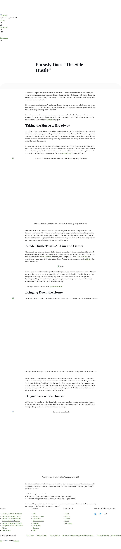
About (67, 514)
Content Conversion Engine (11, 516)
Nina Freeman (46, 257)
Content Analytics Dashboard (12, 514)
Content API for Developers (11, 518)
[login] (60, 25)
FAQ (34, 530)
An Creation (9, 541)
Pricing (2, 20)
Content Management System (12, 523)
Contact (67, 518)
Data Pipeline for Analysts (11, 521)
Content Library (38, 516)
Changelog (36, 525)
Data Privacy (6, 530)
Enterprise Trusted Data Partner (12, 525)
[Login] (60, 40)
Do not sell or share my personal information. (78, 535)
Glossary (36, 523)
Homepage (68, 523)
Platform (4, 17)
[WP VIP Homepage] (60, 15)
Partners (36, 528)
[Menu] (1, 32)
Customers (36, 518)
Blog (34, 514)
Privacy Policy (55, 535)
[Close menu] (1, 35)
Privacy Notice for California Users (109, 535)
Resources (13, 17)
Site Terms (30, 535)
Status (67, 521)
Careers (67, 516)
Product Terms (42, 535)
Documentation (38, 521)
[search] (60, 23)
